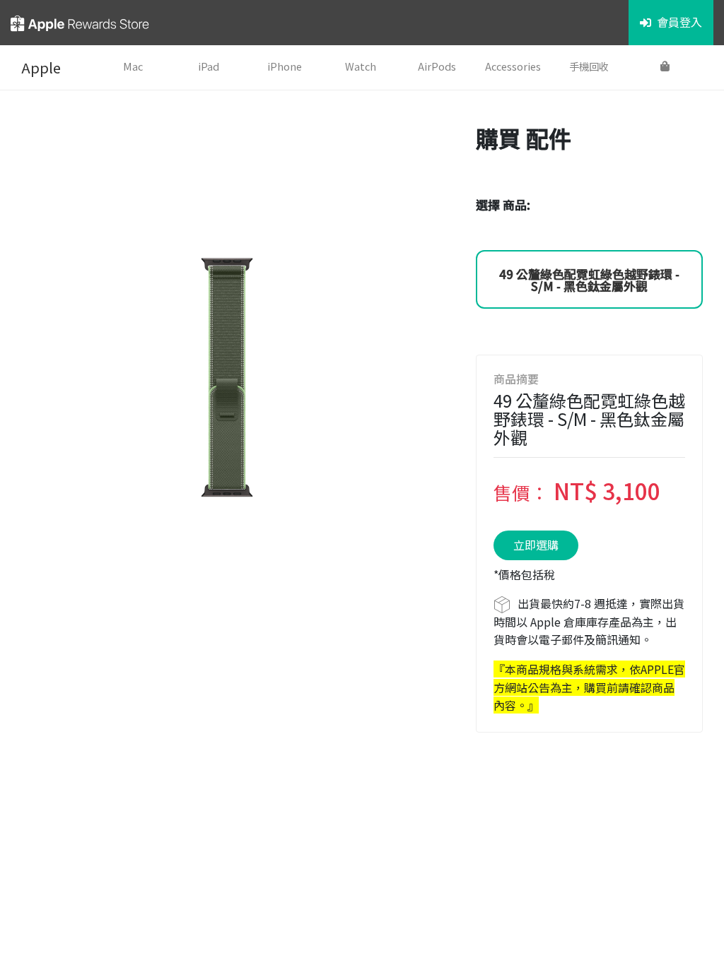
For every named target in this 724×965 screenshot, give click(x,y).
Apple (41, 67)
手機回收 (589, 66)
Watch (360, 66)
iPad (208, 66)
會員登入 (679, 21)
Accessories (513, 66)
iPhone (284, 66)
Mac (133, 66)
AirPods (437, 66)
